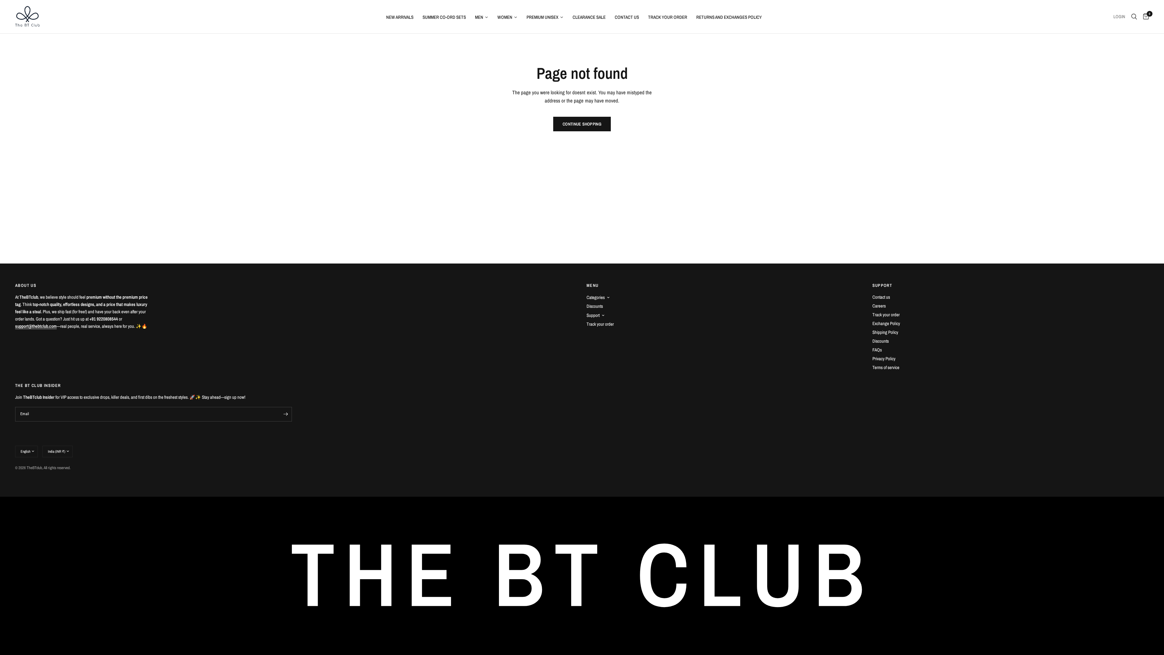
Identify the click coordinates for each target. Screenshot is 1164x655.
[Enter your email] (286, 414)
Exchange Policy (886, 323)
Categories (596, 297)
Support (593, 315)
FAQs (877, 350)
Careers (879, 306)
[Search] (1134, 16)
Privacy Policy (883, 358)
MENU (593, 285)
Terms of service (885, 367)
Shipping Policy (885, 332)
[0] (1144, 16)
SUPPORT (882, 285)
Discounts (595, 306)
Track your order (600, 324)
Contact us (881, 297)
